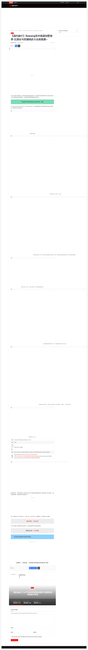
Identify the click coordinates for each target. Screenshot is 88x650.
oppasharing (14, 42)
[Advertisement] (44, 18)
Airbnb (16, 30)
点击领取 (36, 530)
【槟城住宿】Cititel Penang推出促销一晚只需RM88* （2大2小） (25, 2)
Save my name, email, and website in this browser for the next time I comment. (27, 636)
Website (34, 632)
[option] (32, 593)
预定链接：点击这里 (32, 521)
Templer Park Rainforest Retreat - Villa (39, 562)
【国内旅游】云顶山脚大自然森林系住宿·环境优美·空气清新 (32, 593)
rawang (25, 562)
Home (13, 30)
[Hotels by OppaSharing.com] (13, 6)
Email (12, 632)
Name (12, 627)
